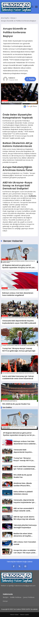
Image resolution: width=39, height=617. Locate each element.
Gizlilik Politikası (15, 597)
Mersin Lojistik (24, 614)
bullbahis (32, 196)
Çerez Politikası (28, 597)
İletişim (5, 597)
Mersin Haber (14, 614)
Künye (5, 601)
